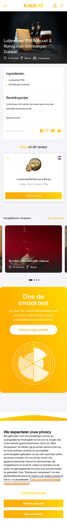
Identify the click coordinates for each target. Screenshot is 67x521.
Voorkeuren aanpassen (34, 492)
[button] (29, 279)
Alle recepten (56, 218)
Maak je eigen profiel (33, 330)
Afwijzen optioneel (33, 503)
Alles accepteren (33, 513)
